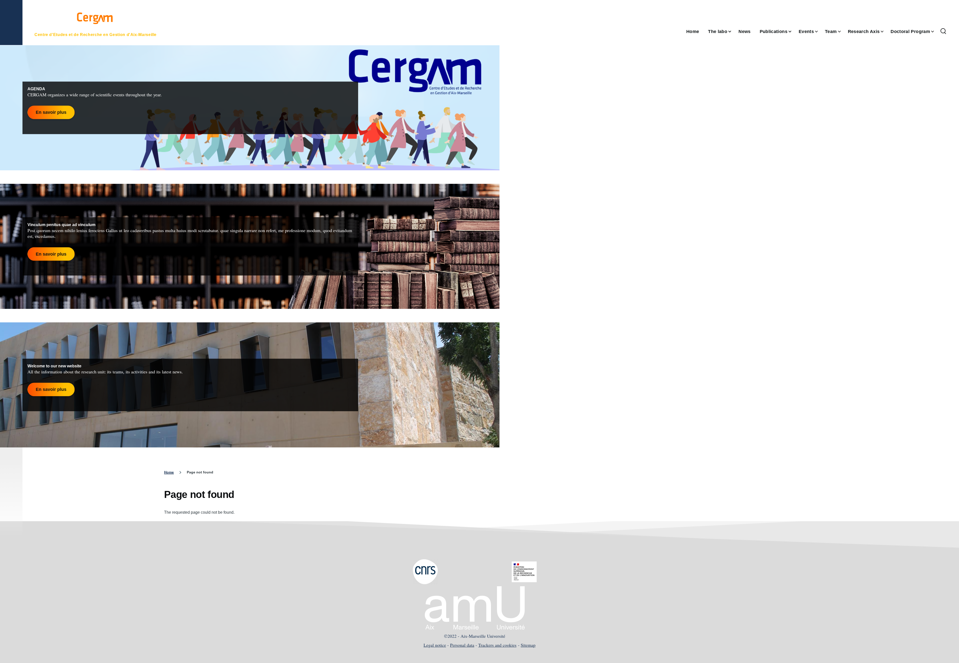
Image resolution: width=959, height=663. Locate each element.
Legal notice (435, 645)
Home (169, 472)
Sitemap (528, 645)
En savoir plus (51, 112)
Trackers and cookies (497, 645)
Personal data (462, 645)
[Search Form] (943, 31)
